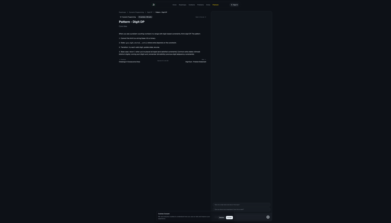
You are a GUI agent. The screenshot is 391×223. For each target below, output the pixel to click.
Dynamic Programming (136, 12)
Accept (229, 217)
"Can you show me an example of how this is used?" (229, 209)
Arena (208, 5)
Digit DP (149, 12)
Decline (221, 217)
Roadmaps (182, 5)
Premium (216, 5)
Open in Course (200, 17)
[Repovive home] (153, 4)
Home (174, 5)
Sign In (235, 5)
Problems (200, 5)
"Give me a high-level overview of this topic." (227, 205)
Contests (192, 5)
